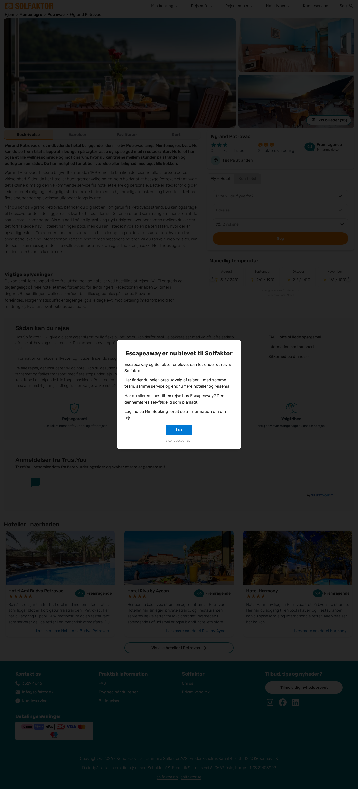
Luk (179, 429)
